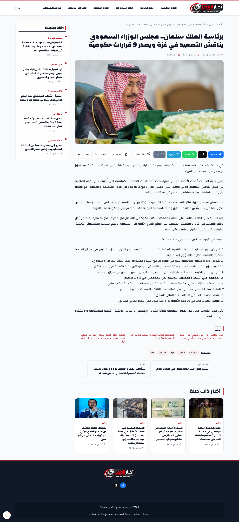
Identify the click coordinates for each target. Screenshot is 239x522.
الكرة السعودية (124, 8)
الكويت (182, 353)
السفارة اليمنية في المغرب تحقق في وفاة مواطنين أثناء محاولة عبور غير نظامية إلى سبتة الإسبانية (131, 435)
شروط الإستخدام (105, 514)
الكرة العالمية (169, 8)
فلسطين (162, 353)
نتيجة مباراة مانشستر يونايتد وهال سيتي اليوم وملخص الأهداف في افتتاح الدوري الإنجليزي (42, 73)
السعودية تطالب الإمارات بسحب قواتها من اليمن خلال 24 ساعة (152, 336)
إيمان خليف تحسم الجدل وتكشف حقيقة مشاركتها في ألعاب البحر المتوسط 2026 (43, 122)
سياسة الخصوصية (123, 514)
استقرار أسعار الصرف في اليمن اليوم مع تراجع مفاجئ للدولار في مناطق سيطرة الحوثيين (169, 433)
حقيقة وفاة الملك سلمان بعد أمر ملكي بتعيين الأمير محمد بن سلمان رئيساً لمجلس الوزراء (103, 338)
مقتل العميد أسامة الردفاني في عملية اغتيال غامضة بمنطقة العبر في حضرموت (208, 433)
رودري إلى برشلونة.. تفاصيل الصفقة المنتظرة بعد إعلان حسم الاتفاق (41, 147)
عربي (211, 24)
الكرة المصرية (101, 8)
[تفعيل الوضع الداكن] (18, 8)
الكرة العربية (147, 8)
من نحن (136, 514)
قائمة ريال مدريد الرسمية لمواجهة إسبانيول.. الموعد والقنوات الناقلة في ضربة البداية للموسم (42, 46)
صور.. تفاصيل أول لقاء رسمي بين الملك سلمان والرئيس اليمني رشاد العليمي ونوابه (201, 336)
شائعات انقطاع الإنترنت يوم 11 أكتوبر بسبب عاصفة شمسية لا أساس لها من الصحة (119, 371)
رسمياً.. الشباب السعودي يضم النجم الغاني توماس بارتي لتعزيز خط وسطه (41, 98)
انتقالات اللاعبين (77, 8)
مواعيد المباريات (52, 8)
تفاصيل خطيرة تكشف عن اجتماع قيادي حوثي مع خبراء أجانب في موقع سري (92, 433)
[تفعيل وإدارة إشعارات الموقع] (7, 515)
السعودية (193, 353)
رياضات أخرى (57, 114)
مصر (152, 353)
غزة (172, 353)
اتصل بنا (92, 514)
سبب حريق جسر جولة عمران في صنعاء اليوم (182, 368)
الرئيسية (220, 24)
